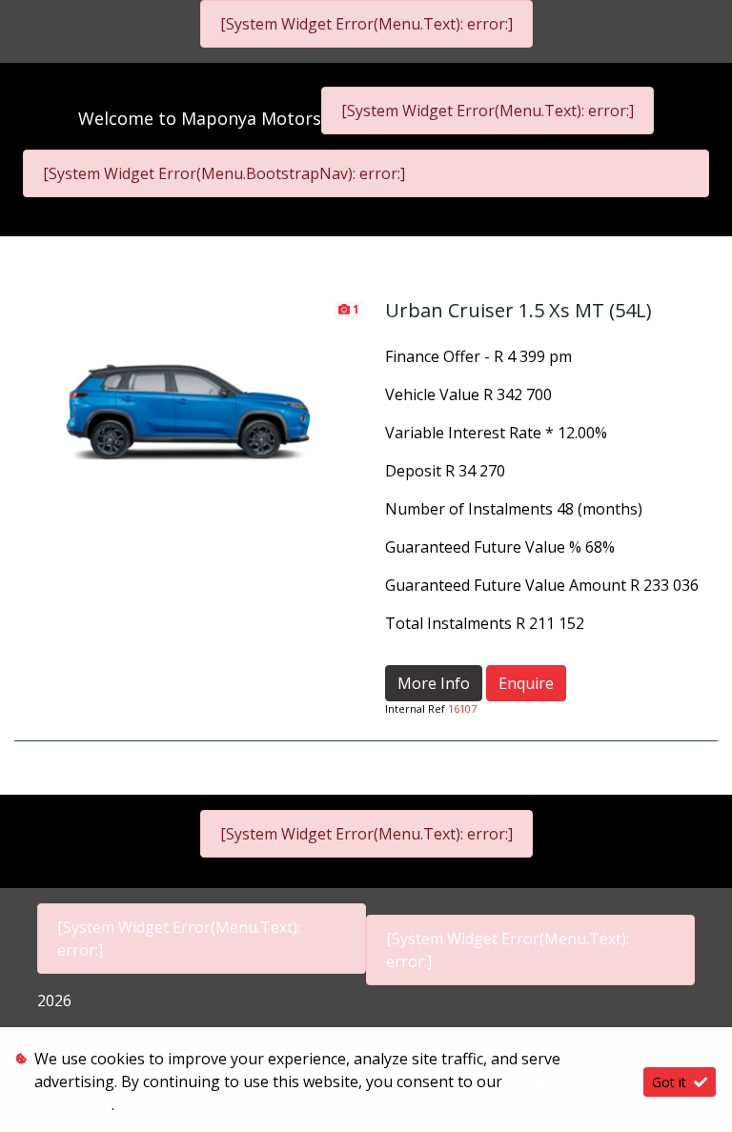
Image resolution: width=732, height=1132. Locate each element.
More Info (433, 683)
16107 (462, 708)
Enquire (526, 683)
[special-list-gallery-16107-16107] (190, 396)
